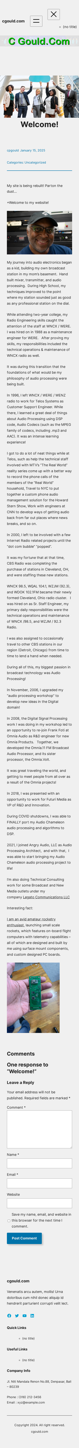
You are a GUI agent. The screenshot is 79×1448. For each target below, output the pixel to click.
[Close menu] (54, 14)
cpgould (13, 150)
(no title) (70, 27)
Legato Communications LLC (46, 897)
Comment (16, 1107)
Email (12, 1175)
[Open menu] (36, 21)
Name (13, 1155)
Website (13, 1194)
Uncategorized (35, 162)
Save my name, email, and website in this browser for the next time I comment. (41, 1220)
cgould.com (13, 21)
